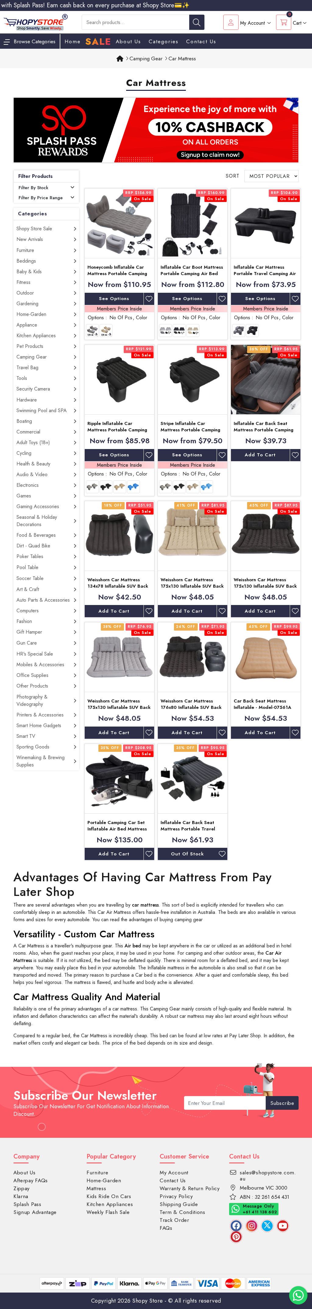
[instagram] (251, 1225)
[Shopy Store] (36, 21)
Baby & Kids (29, 271)
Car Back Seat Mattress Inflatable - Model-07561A (262, 704)
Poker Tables (29, 556)
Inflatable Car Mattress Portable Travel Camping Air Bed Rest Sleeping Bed (265, 273)
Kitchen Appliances (36, 335)
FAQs (166, 1228)
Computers (27, 610)
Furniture (25, 250)
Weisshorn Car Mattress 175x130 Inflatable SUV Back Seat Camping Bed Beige (192, 586)
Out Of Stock (187, 854)
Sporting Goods (32, 746)
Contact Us (201, 41)
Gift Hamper (29, 631)
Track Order (174, 1220)
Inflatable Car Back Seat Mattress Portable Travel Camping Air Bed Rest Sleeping (188, 832)
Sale (98, 42)
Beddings (26, 260)
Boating (24, 421)
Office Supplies (32, 675)
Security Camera (33, 388)
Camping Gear (31, 356)
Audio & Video (32, 474)
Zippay (21, 1188)
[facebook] (236, 1225)
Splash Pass (27, 1204)
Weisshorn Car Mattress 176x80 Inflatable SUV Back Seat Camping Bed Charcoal (191, 707)
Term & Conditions (182, 1212)
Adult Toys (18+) (33, 442)
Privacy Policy (176, 1196)
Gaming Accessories (37, 506)
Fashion (24, 621)
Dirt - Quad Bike (33, 545)
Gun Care (26, 642)
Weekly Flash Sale (108, 1212)
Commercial (28, 431)
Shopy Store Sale (34, 228)
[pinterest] (236, 1236)
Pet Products (29, 346)
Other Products (32, 685)
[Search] (196, 22)
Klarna (20, 1196)
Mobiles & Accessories (40, 664)
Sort (232, 175)
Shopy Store (147, 1301)
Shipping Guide (179, 1204)
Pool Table (27, 567)
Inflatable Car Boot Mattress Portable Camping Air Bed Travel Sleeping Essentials (192, 273)
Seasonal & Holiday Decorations (36, 521)
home (73, 41)
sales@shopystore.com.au (268, 1175)
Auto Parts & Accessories (43, 599)
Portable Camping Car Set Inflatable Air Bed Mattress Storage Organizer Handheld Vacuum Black (119, 832)
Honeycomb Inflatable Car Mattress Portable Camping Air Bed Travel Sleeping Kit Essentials (117, 277)
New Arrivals (29, 239)
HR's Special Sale (34, 653)
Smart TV (25, 736)
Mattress (96, 1188)
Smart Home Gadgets (38, 725)
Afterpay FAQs (30, 1180)
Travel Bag (27, 367)
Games (23, 495)
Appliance (26, 324)
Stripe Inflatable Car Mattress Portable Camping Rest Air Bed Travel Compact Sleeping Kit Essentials (193, 433)
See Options (114, 298)
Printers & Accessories (40, 714)
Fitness (23, 282)
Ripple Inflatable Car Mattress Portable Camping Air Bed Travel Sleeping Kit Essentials (117, 433)
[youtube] (282, 1225)
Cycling (23, 453)
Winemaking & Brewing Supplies (40, 761)
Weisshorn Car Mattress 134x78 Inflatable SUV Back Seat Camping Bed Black (117, 586)
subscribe (282, 1103)
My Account (174, 1172)
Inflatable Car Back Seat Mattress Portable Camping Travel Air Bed (263, 430)
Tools (21, 378)
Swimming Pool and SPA (41, 410)
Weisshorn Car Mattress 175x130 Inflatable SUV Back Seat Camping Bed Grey (119, 707)
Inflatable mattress (165, 967)
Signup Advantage (35, 1212)
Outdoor (25, 292)
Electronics (27, 485)
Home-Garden (31, 314)
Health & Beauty (33, 463)
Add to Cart (260, 454)
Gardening (27, 303)
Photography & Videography (32, 700)
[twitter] (267, 1225)
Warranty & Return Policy (190, 1188)
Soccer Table (30, 578)
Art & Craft (27, 589)
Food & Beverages (36, 535)
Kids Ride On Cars (109, 1196)
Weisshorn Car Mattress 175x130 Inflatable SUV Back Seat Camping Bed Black (265, 586)
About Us (128, 41)
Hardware (26, 399)
